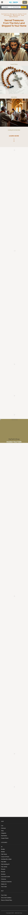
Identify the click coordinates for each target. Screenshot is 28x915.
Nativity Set (3, 884)
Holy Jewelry (4, 866)
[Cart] (24, 2)
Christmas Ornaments (6, 881)
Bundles (3, 849)
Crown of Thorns (5, 856)
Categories (3, 833)
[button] (2, 2)
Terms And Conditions (6, 897)
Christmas (3, 879)
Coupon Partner (4, 838)
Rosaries (3, 869)
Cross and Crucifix (5, 876)
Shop (2, 830)
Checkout (3, 828)
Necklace (3, 874)
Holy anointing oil (5, 864)
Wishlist (3, 851)
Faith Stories (4, 854)
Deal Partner (4, 835)
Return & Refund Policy (6, 900)
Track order (4, 886)
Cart (2, 825)
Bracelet (3, 871)
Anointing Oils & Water (6, 859)
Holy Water (3, 861)
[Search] (24, 7)
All (1, 846)
